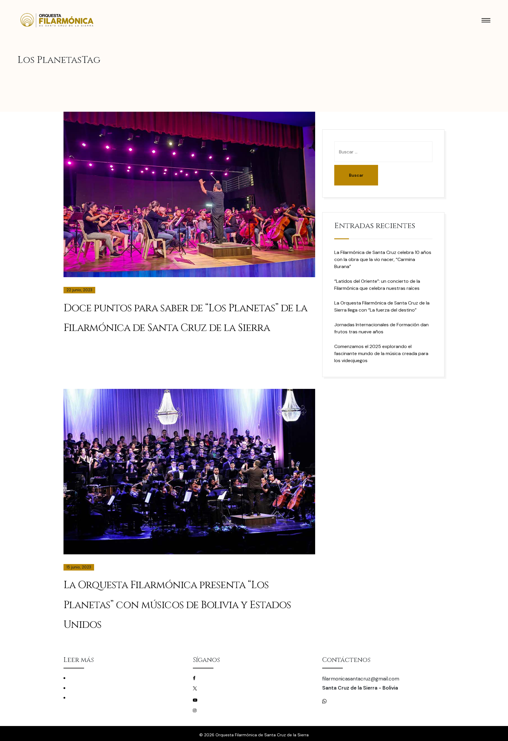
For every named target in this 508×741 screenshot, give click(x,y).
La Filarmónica (83, 688)
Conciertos (80, 678)
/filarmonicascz (217, 678)
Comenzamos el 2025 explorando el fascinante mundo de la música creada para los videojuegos (381, 353)
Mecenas (77, 698)
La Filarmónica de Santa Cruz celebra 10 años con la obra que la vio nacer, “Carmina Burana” (382, 259)
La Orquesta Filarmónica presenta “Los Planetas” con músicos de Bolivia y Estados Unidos (177, 604)
